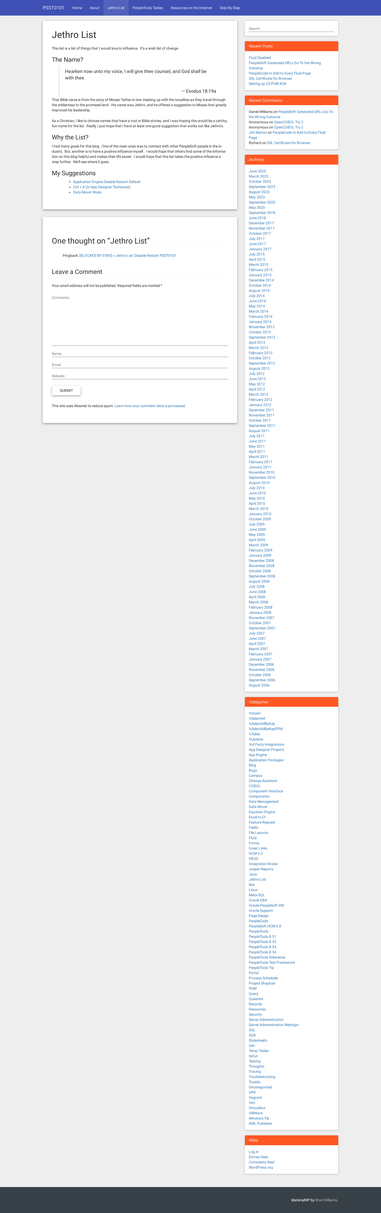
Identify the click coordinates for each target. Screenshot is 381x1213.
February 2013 (260, 353)
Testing (254, 1061)
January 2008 (260, 612)
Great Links (258, 848)
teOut (253, 1056)
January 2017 (260, 249)
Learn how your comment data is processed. (150, 406)
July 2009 (257, 524)
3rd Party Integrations (266, 744)
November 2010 (261, 472)
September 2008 (262, 576)
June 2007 (257, 638)
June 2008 (257, 592)
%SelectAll (257, 718)
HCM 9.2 (256, 853)
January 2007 (260, 659)
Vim (252, 1103)
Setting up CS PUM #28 (267, 84)
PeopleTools (258, 931)
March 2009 (258, 545)
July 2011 (257, 436)
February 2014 (260, 316)
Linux (253, 890)
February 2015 (260, 270)
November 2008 (261, 566)
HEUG (253, 859)
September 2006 (262, 680)
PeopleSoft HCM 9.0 (265, 926)
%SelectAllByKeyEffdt (266, 729)
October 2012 (260, 358)
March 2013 (258, 348)
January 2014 (260, 322)
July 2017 (257, 239)
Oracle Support (261, 910)
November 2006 (261, 670)
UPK (252, 1092)
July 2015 (257, 254)
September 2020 (262, 202)
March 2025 (258, 176)
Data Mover (258, 807)
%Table (254, 734)
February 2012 (260, 399)
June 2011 (257, 441)
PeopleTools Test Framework (272, 962)
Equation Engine (262, 812)
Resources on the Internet (191, 8)
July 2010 (257, 488)
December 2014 (261, 280)
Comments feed (261, 1162)
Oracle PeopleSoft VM (266, 905)
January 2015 (260, 275)
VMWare (256, 1113)
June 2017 (257, 244)
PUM (253, 988)
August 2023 (259, 192)
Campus (255, 775)
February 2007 (260, 654)
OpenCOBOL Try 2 (288, 122)
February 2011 (260, 462)
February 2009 (260, 550)
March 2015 (258, 264)
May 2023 (257, 197)
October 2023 (260, 181)
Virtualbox (257, 1108)
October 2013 (260, 332)
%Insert (255, 713)
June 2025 (257, 171)
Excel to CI (257, 817)
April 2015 (257, 259)
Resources (257, 1009)
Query (253, 994)
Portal (254, 973)
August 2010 (259, 483)
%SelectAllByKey (262, 724)
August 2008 (259, 581)
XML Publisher (260, 1123)
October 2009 (260, 519)
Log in (254, 1152)
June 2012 (257, 379)
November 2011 (261, 415)
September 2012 (262, 363)
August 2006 (259, 685)
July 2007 (257, 633)
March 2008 (258, 602)
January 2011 (260, 467)
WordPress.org (261, 1167)
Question (256, 999)
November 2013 (261, 327)
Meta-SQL (257, 895)
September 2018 (262, 213)
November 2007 (261, 618)
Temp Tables (259, 1051)
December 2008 (261, 560)
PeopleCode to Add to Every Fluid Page (280, 73)
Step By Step (230, 8)
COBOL (255, 786)
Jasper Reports (261, 869)
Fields (253, 827)
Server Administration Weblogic (274, 1025)
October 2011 (260, 420)
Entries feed (258, 1157)
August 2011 (259, 431)
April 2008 (257, 597)
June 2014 (257, 301)
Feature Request (262, 822)
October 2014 (260, 285)
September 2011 (262, 425)
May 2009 (257, 535)
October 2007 (260, 623)
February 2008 (260, 607)
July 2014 (257, 296)
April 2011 (257, 451)
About (95, 8)
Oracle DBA (258, 900)
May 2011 (257, 446)
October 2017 (260, 233)
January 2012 (260, 405)
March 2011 (258, 457)
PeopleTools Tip (261, 968)
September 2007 (262, 628)
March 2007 (258, 649)
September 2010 (262, 477)
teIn (252, 1045)
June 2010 (257, 493)
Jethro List (116, 8)
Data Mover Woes (87, 192)
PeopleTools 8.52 (262, 942)
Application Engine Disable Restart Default (106, 182)
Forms (254, 843)
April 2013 (257, 342)
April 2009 (257, 540)
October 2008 (260, 571)
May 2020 (257, 207)
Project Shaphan (262, 983)
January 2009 (260, 555)
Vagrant (255, 1097)
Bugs (253, 770)
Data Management (264, 801)
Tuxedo (254, 1082)
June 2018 (257, 218)
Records (255, 1004)
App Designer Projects (266, 749)
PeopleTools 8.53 (262, 947)
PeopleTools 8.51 (262, 936)
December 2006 (261, 664)
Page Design (259, 916)
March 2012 (258, 394)
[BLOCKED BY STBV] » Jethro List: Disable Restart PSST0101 (128, 255)
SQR (252, 1035)
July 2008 (257, 586)
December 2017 (261, 223)
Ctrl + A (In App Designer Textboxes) (101, 187)
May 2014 (257, 306)
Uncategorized (260, 1087)
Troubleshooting (262, 1077)
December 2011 (261, 410)
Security (255, 1014)
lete (252, 884)
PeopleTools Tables (147, 8)
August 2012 (259, 368)
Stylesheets (258, 1040)
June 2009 (257, 529)
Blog (252, 765)
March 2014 (258, 311)
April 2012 (257, 389)
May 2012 (257, 384)
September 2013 (262, 337)
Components (259, 796)
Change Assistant (263, 781)
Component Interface (266, 791)
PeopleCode (258, 921)
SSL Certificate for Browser (270, 78)
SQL (252, 1030)
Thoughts (256, 1066)
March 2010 (258, 509)
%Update (256, 739)
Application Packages (266, 760)
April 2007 (257, 644)
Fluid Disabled (260, 58)
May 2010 (257, 498)
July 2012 (257, 374)
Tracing (255, 1071)
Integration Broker (263, 864)
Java (253, 874)
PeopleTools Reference (267, 957)
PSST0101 (54, 7)
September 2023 (262, 187)
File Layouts (258, 833)
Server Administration (266, 1019)
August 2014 (259, 290)
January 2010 (260, 514)
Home (77, 8)
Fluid (253, 838)
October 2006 (260, 675)
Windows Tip (259, 1118)
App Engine (258, 755)
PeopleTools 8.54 (262, 952)
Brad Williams (326, 1200)
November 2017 (261, 228)
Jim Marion (258, 132)
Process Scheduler (263, 978)
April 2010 (257, 503)
